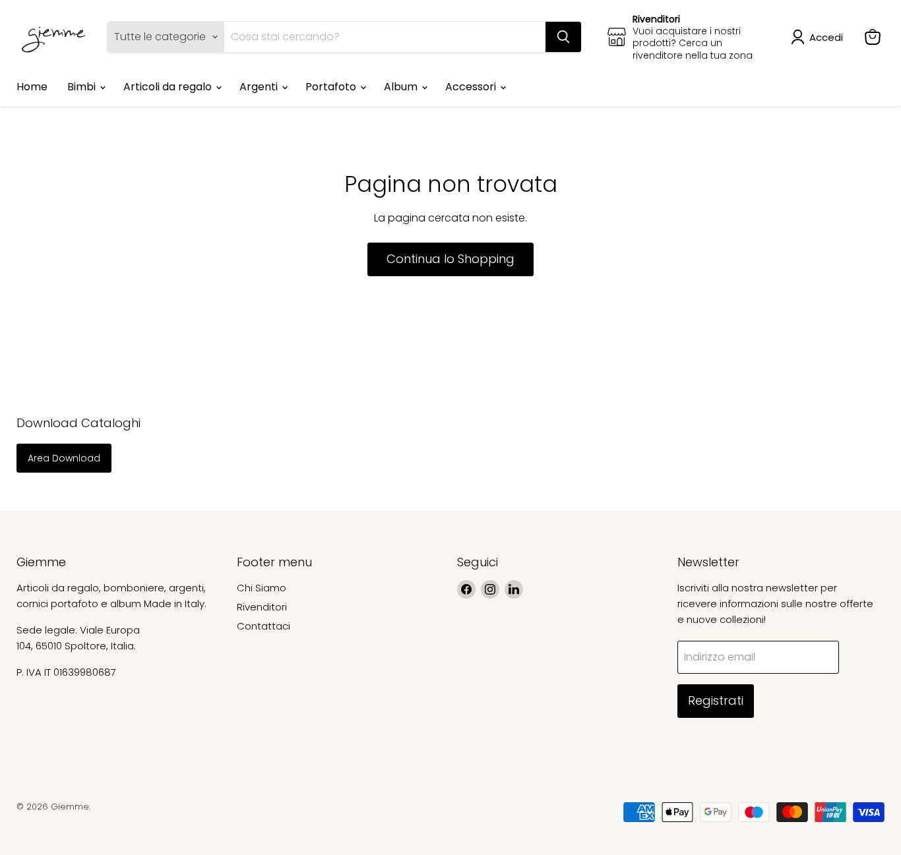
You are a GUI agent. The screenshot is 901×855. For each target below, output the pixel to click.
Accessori (472, 86)
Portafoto (332, 86)
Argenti (259, 86)
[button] (819, 37)
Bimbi (82, 86)
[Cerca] (563, 37)
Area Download (64, 458)
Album (402, 86)
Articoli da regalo (168, 86)
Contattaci (263, 626)
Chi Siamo (261, 588)
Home (31, 86)
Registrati (715, 700)
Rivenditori (262, 607)
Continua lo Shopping (450, 259)
